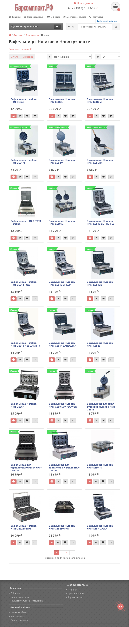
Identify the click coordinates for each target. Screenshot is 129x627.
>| (72, 552)
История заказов (19, 620)
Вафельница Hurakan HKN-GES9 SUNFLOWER (63, 405)
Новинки (72, 589)
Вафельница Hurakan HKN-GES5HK (100, 161)
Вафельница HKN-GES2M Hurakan (26, 222)
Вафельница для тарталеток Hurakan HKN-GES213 (26, 467)
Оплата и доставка (20, 597)
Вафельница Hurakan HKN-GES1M (23, 161)
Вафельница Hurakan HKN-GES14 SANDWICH (62, 344)
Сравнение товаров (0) (20, 49)
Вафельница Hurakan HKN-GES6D (23, 100)
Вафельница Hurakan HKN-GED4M (100, 466)
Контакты (98, 17)
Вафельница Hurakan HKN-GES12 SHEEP (62, 283)
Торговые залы (76, 597)
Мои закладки (18, 616)
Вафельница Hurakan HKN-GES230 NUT (62, 527)
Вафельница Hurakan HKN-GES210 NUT (23, 527)
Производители (35, 17)
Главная (16, 17)
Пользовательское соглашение (27, 600)
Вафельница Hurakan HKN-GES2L (100, 344)
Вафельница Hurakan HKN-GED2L (62, 100)
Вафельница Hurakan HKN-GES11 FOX (23, 283)
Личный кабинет (19, 612)
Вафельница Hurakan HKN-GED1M (62, 222)
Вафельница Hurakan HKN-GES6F (23, 405)
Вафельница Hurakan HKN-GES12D (100, 283)
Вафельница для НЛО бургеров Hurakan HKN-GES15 (101, 406)
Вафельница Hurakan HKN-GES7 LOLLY (100, 527)
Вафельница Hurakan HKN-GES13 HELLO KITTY (25, 344)
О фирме (55, 17)
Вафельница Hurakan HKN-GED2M (100, 100)
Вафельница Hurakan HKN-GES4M (62, 161)
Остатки (15, 57)
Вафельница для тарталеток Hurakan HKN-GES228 (64, 467)
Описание (28, 57)
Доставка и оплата (76, 17)
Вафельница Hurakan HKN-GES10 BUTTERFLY (100, 222)
